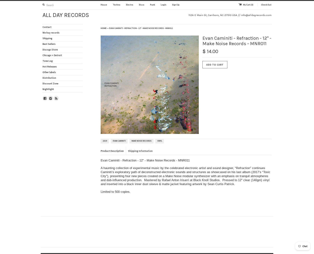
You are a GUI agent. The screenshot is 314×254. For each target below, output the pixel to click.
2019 (105, 141)
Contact (47, 27)
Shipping (47, 38)
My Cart (248, 4)
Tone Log (48, 60)
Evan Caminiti (119, 141)
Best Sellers (49, 44)
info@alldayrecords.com (256, 15)
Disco (141, 4)
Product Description (112, 151)
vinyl (159, 141)
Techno (116, 4)
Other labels (49, 72)
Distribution (49, 77)
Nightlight (48, 89)
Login (163, 4)
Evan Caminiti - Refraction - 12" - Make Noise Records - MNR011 (141, 28)
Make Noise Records (142, 141)
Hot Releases (50, 66)
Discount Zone (50, 83)
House (104, 4)
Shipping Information (140, 151)
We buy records (51, 32)
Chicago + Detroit (52, 55)
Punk (152, 4)
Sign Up (176, 4)
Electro (129, 4)
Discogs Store (50, 49)
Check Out (266, 4)
